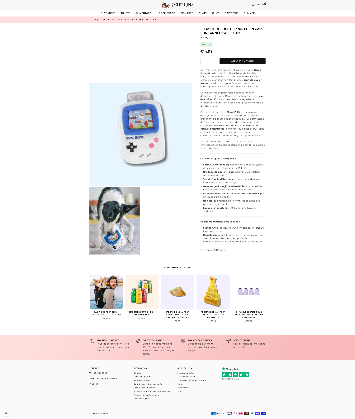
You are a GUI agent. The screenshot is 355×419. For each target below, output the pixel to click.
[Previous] (86, 300)
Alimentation (144, 13)
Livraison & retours (142, 376)
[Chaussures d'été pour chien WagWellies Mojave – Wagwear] (248, 292)
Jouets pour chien (186, 373)
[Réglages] (258, 4)
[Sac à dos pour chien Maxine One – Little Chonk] (106, 292)
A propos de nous (142, 380)
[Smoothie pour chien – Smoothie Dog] (142, 292)
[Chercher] (253, 4)
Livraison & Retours (214, 250)
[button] (263, 4)
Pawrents (232, 13)
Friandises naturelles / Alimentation (194, 380)
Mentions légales (142, 399)
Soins (180, 384)
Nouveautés (107, 13)
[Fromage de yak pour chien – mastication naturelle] (213, 292)
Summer (249, 13)
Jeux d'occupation (186, 376)
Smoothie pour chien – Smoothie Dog (142, 313)
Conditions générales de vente (148, 384)
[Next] (268, 300)
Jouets (125, 13)
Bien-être (186, 13)
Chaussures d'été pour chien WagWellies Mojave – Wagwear (248, 314)
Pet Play (204, 38)
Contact (137, 373)
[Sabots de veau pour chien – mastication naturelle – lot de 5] (177, 292)
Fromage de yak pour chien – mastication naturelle (213, 314)
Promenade (167, 13)
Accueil (93, 20)
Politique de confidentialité (147, 395)
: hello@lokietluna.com (106, 378)
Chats (203, 13)
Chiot (216, 13)
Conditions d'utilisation (145, 388)
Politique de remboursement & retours (152, 391)
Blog (180, 391)
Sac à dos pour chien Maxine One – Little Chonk (106, 313)
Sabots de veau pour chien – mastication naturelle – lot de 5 (177, 314)
